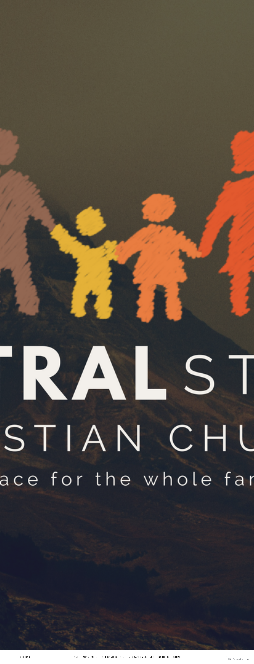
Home (75, 657)
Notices (163, 657)
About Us (88, 658)
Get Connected (111, 658)
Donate (177, 657)
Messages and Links (141, 657)
